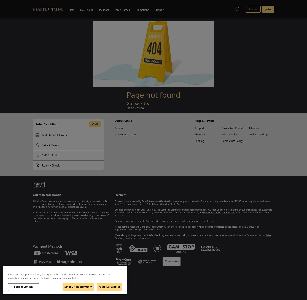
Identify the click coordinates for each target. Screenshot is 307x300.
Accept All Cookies (109, 286)
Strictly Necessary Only (78, 286)
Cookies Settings (23, 286)
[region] (65, 280)
